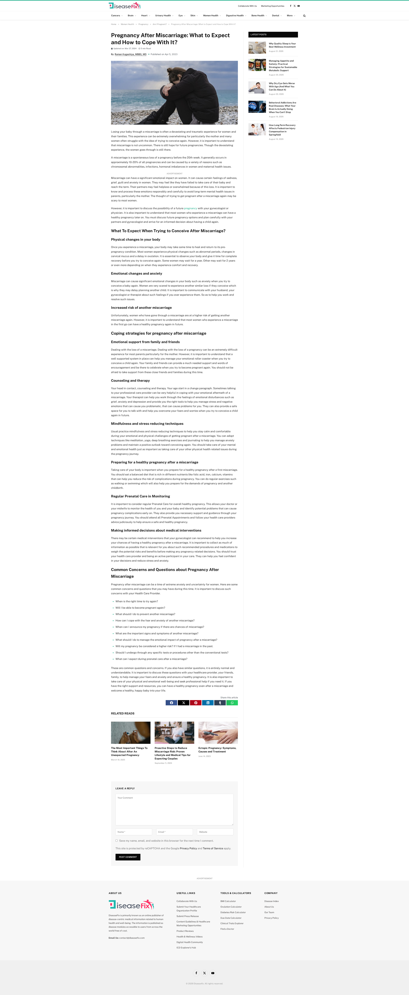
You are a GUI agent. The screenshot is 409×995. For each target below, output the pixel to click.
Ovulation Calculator (231, 906)
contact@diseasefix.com (132, 938)
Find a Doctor (227, 929)
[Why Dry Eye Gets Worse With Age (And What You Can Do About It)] (257, 87)
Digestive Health (235, 15)
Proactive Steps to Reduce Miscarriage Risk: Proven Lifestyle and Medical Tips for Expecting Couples (173, 753)
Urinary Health (163, 15)
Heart (144, 15)
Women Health (210, 15)
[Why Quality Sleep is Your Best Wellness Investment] (257, 48)
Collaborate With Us (247, 6)
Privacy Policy (188, 848)
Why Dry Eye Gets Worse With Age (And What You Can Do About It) (282, 86)
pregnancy (190, 208)
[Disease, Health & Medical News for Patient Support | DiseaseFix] (125, 5)
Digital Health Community (190, 942)
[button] (171, 702)
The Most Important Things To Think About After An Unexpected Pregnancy (129, 752)
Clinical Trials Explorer (231, 923)
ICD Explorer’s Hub (186, 947)
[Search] (304, 15)
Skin (192, 15)
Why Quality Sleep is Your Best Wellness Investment (282, 45)
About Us (269, 906)
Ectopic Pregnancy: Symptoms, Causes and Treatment (217, 750)
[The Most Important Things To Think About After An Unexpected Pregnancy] (130, 733)
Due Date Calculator (230, 918)
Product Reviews (185, 931)
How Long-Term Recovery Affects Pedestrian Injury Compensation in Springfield (282, 130)
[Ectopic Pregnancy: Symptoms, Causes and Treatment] (218, 733)
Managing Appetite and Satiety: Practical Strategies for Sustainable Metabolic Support (283, 66)
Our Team (269, 912)
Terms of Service (213, 848)
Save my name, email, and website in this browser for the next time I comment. (166, 840)
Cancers (115, 15)
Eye (181, 15)
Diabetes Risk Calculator (233, 912)
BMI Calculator (228, 901)
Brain (130, 15)
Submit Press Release (188, 916)
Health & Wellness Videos (190, 936)
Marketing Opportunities (272, 6)
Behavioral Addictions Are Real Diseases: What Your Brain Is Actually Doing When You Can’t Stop (282, 107)
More (290, 15)
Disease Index (271, 901)
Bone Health (257, 15)
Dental (275, 15)
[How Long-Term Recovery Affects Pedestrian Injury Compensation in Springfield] (257, 129)
